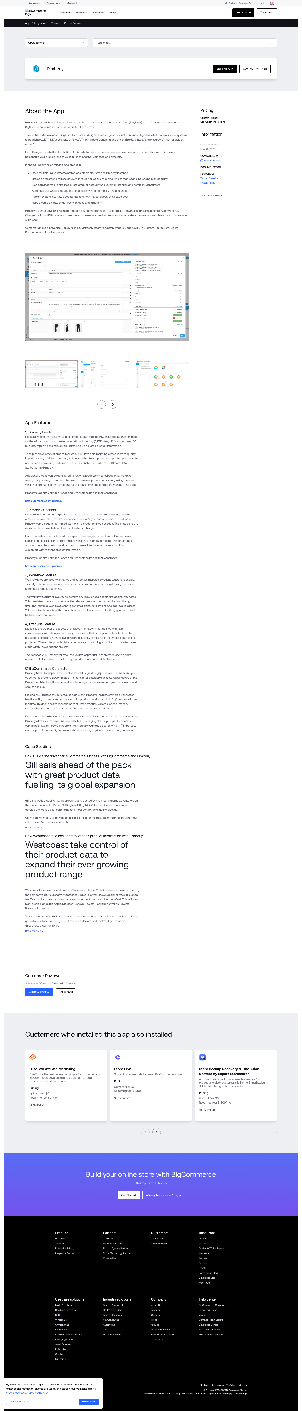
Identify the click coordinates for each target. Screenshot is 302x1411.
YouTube (230, 1385)
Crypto (59, 1354)
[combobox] (185, 43)
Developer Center (247, 3)
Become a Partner (113, 1243)
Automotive (109, 1324)
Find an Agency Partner (115, 1248)
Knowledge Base (208, 1310)
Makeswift (72, 3)
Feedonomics (53, 3)
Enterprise (60, 1349)
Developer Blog (207, 1277)
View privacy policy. (17, 1392)
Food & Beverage (112, 1314)
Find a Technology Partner (117, 1253)
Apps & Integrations (36, 23)
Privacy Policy (207, 182)
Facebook (208, 1385)
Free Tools (204, 1282)
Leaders (155, 1310)
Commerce (34, 3)
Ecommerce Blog (208, 1272)
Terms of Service (209, 178)
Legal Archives (214, 1393)
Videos (202, 1314)
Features (60, 1238)
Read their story (34, 827)
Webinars (204, 1253)
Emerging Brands (64, 1339)
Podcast (203, 1258)
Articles (203, 1243)
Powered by (109, 1258)
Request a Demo (64, 1253)
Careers (155, 1314)
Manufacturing (111, 1319)
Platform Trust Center (162, 1334)
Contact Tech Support (211, 1319)
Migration (60, 1359)
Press (154, 1319)
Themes (55, 23)
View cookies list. (38, 1392)
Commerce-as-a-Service (68, 1334)
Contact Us (157, 1339)
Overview (108, 1238)
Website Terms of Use (168, 1393)
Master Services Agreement (193, 1393)
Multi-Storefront (64, 1305)
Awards (155, 1324)
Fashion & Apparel (113, 1305)
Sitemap (227, 1393)
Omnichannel (62, 1324)
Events (202, 1268)
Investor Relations (160, 1329)
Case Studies (158, 1238)
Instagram (242, 1385)
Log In (262, 3)
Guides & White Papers (211, 1248)
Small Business (63, 1344)
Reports (203, 1263)
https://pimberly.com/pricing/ (43, 500)
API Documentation (209, 1329)
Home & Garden (112, 1334)
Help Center (229, 3)
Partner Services (73, 23)
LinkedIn (220, 1385)
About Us (156, 1305)
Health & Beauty (112, 1310)
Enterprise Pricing (64, 1248)
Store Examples (159, 1243)
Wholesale (61, 1319)
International (62, 1329)
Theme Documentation (211, 1334)
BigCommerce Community (213, 1305)
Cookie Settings (240, 1393)
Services (59, 1243)
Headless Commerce (66, 1310)
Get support (66, 991)
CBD (105, 1329)
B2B (57, 1314)
